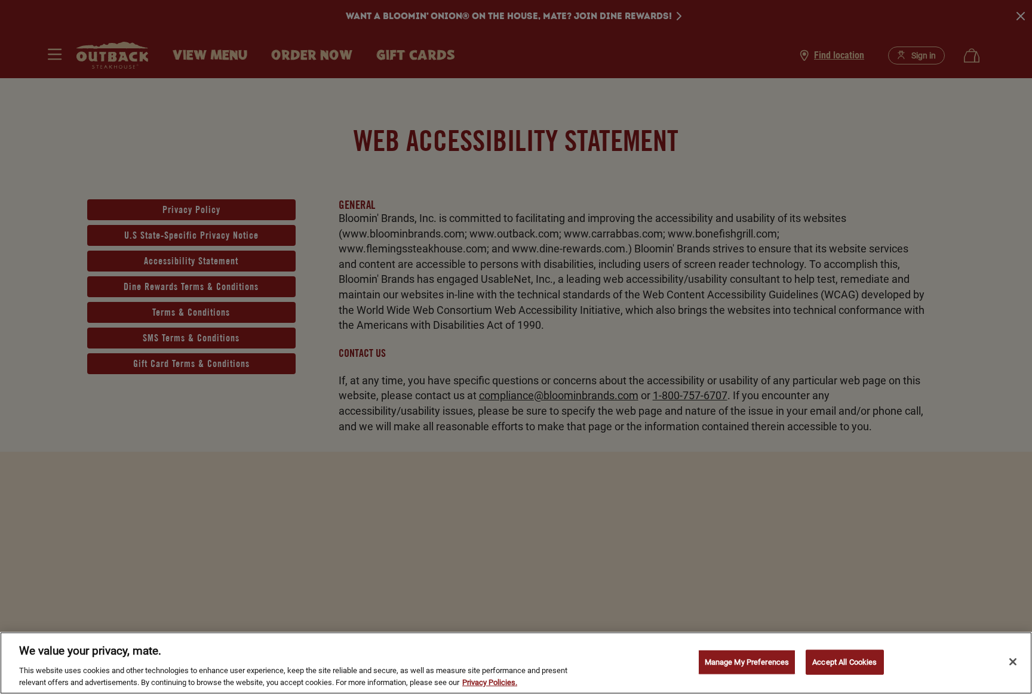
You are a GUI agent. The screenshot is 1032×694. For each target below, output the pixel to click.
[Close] (1013, 662)
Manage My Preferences (747, 662)
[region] (516, 663)
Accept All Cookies (844, 662)
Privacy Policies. (489, 681)
